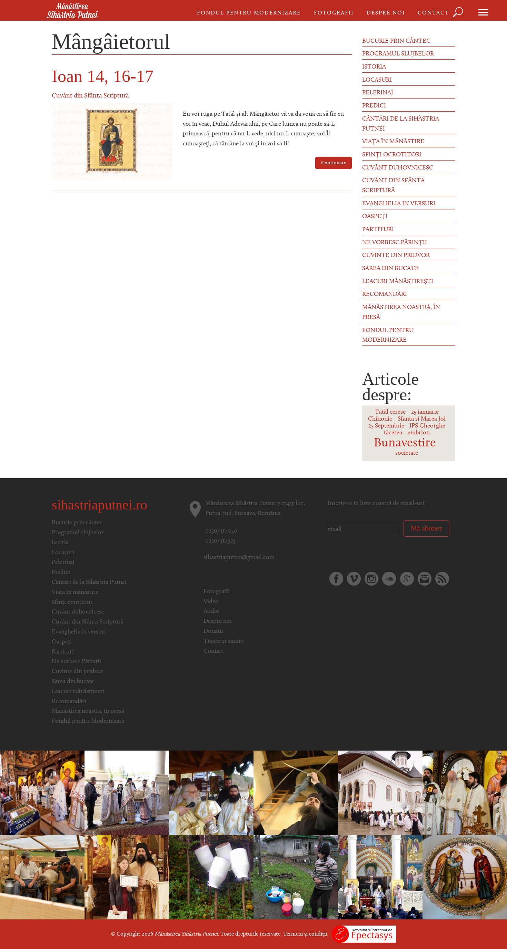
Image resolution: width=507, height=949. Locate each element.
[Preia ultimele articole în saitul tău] (442, 579)
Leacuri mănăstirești (397, 282)
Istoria (374, 67)
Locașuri (377, 80)
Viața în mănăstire (393, 142)
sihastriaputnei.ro (99, 505)
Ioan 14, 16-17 (102, 76)
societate (406, 453)
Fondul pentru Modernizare (249, 13)
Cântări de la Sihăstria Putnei (400, 124)
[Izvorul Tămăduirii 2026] (380, 793)
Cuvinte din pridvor (396, 255)
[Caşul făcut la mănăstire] (211, 877)
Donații (213, 631)
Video (211, 602)
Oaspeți (374, 217)
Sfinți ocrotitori (392, 155)
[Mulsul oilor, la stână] (42, 877)
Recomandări (384, 294)
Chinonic (380, 419)
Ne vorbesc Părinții (394, 243)
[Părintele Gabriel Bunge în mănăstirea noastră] (465, 793)
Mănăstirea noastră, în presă (401, 313)
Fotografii (334, 13)
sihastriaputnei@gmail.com (239, 558)
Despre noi (386, 13)
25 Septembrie (386, 426)
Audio (211, 611)
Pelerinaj (377, 93)
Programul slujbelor (398, 54)
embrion (419, 433)
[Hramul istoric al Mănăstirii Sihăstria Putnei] (465, 877)
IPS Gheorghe (427, 426)
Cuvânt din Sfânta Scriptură (90, 96)
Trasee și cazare (223, 641)
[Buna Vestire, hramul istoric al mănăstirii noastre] (380, 877)
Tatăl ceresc (390, 412)
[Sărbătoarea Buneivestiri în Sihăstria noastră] (42, 793)
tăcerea (393, 433)
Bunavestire (405, 443)
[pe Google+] (407, 579)
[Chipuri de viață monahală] (296, 793)
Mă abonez (426, 528)
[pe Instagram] (371, 579)
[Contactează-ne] (424, 579)
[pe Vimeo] (354, 579)
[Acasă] (72, 11)
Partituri (378, 230)
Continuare (333, 163)
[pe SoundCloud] (389, 579)
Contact (433, 13)
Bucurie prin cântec (396, 41)
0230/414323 (220, 541)
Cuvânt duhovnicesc (397, 168)
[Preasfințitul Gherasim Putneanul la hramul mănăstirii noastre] (211, 793)
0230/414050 (221, 531)
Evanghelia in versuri (398, 204)
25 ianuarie (425, 412)
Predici (374, 106)
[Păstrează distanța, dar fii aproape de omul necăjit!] (296, 877)
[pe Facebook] (336, 579)
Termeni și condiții (305, 934)
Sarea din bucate (390, 269)
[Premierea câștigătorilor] (126, 877)
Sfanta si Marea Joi (422, 419)
